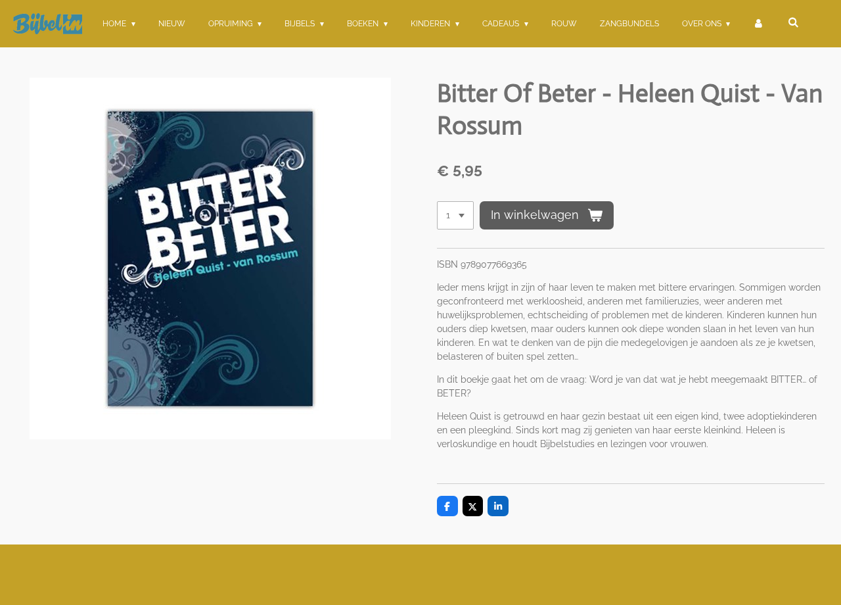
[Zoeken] (793, 22)
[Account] (758, 23)
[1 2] (455, 215)
